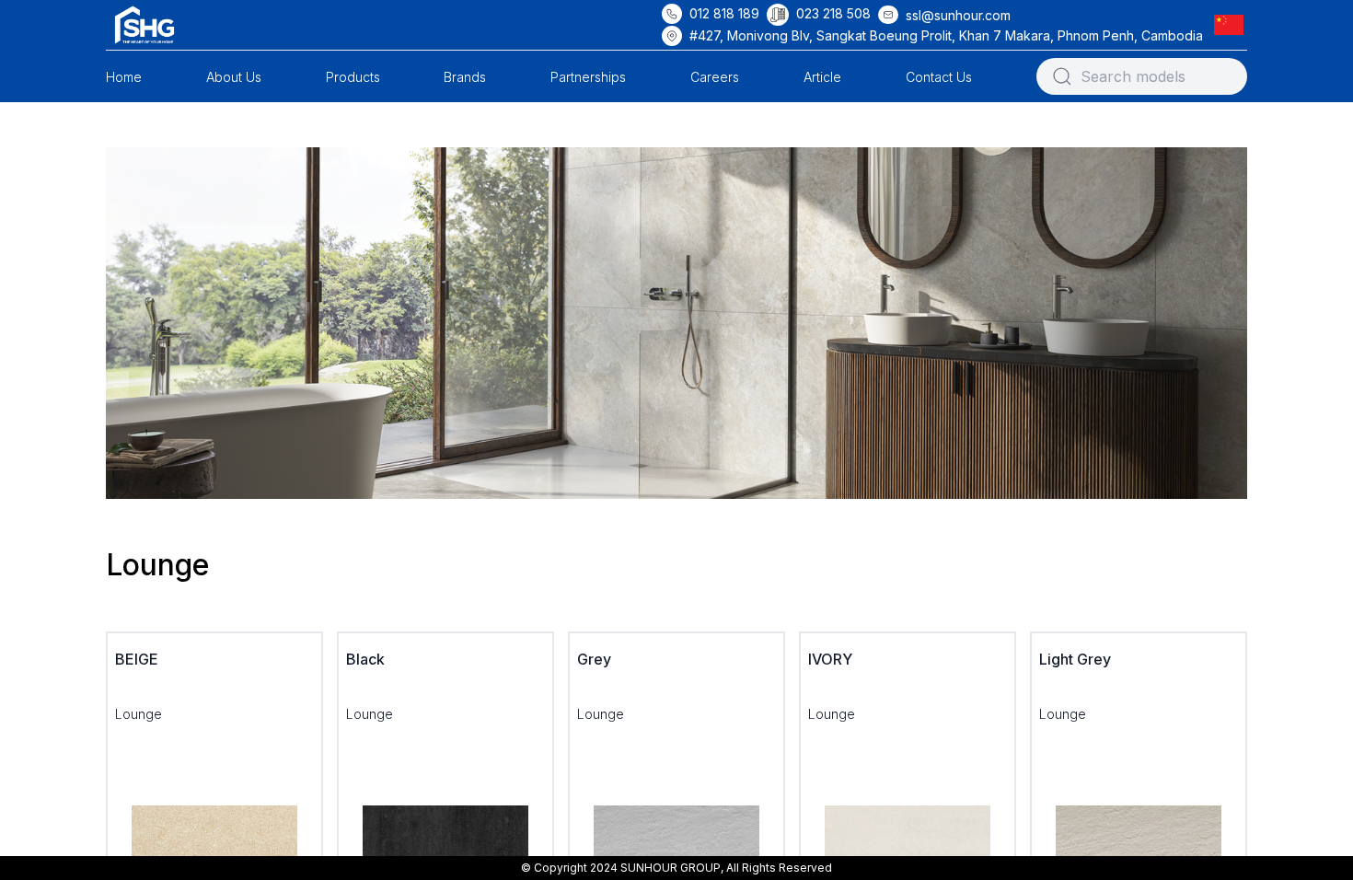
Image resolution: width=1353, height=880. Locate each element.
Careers (714, 77)
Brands (465, 77)
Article (822, 77)
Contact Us (939, 77)
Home (124, 77)
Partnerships (588, 77)
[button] (1232, 24)
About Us (233, 77)
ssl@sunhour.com (958, 15)
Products (353, 77)
